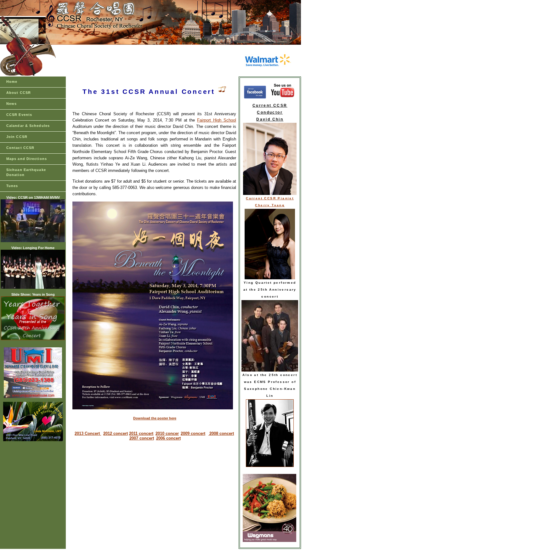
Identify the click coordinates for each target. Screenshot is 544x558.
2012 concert (115, 433)
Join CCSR (16, 137)
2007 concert (141, 438)
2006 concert (168, 438)
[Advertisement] (154, 60)
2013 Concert (88, 433)
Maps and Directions (26, 159)
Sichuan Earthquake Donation (26, 172)
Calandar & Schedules (28, 126)
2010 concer (167, 433)
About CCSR (18, 92)
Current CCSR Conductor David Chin (269, 112)
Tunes (12, 186)
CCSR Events (19, 115)
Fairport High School (216, 120)
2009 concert (193, 433)
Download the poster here (154, 418)
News (11, 103)
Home (11, 81)
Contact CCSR (20, 148)
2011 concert (141, 433)
